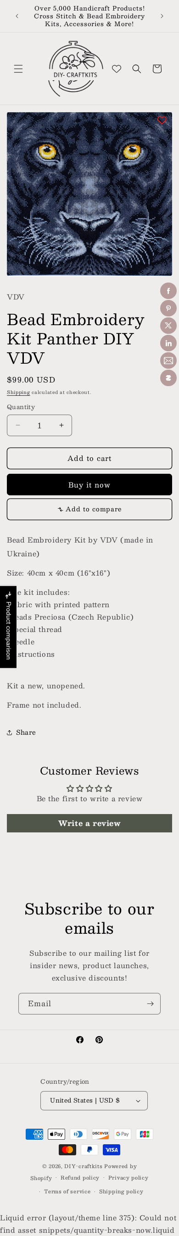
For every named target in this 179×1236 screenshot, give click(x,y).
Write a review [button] (89, 823)
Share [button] (26, 731)
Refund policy (80, 1177)
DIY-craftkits (83, 1166)
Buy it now (89, 484)
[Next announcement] (162, 16)
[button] (18, 69)
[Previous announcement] (17, 16)
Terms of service (67, 1191)
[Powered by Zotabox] (168, 378)
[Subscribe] (150, 1003)
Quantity (21, 407)
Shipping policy (121, 1191)
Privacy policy (128, 1177)
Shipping (18, 392)
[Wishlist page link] (116, 68)
